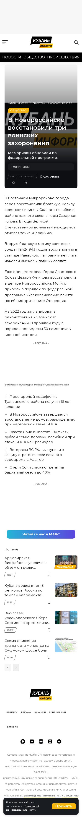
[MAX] (23, 741)
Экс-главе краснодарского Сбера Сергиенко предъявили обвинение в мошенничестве (26, 618)
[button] (64, 806)
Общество (34, 57)
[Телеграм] (59, 741)
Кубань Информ (18, 103)
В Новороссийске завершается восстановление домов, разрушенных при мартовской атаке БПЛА (40, 419)
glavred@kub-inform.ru (39, 795)
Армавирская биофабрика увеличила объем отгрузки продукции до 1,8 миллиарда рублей (26, 563)
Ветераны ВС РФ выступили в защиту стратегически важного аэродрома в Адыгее (34, 455)
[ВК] (32, 741)
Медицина (65, 566)
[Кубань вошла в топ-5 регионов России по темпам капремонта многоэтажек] (66, 590)
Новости (11, 57)
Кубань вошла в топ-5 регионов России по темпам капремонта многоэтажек (24, 590)
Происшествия (63, 57)
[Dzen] (41, 741)
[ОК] (50, 741)
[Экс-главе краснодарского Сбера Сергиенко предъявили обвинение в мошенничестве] (66, 617)
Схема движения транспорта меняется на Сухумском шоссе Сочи (27, 645)
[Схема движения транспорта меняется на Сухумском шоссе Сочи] (66, 645)
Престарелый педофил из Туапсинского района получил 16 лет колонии (38, 401)
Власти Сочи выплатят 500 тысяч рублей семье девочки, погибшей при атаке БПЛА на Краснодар (40, 437)
